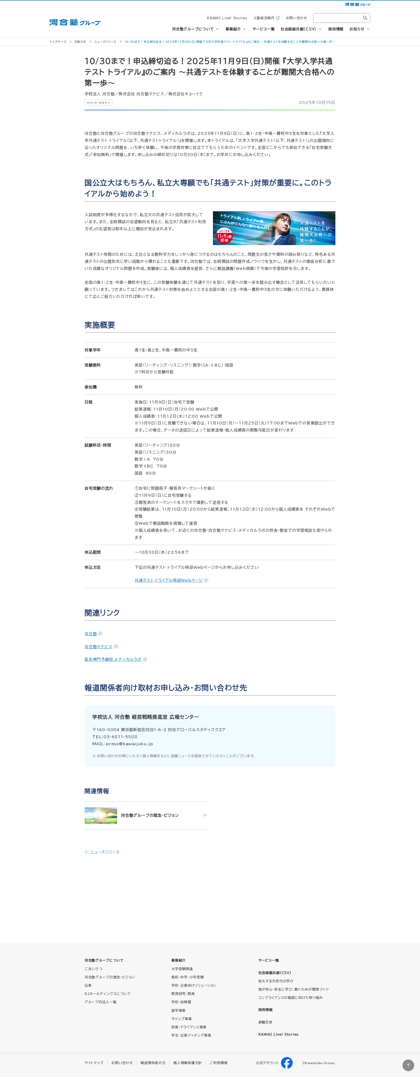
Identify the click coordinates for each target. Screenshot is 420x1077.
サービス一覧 (264, 29)
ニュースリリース (105, 41)
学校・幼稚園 (181, 1002)
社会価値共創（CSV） (299, 29)
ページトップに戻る (408, 1065)
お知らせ (357, 29)
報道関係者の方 (153, 1063)
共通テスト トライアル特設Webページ (169, 580)
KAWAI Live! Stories (227, 18)
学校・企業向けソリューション (193, 985)
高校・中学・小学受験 (187, 977)
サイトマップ (94, 1063)
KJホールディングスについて (108, 993)
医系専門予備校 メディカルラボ (113, 659)
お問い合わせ (296, 18)
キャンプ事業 (181, 1019)
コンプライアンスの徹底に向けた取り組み (290, 997)
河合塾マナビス (99, 647)
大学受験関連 (182, 969)
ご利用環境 (219, 1063)
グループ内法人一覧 (100, 1002)
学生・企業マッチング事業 (191, 1035)
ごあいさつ (94, 969)
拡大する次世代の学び (276, 981)
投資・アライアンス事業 (189, 1027)
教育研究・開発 (183, 993)
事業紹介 (233, 29)
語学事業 (178, 1010)
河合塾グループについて (193, 29)
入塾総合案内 (264, 18)
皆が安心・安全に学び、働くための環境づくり (293, 989)
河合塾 (91, 634)
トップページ (58, 41)
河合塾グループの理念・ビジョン (110, 977)
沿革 (88, 985)
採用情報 (336, 29)
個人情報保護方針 (187, 1063)
